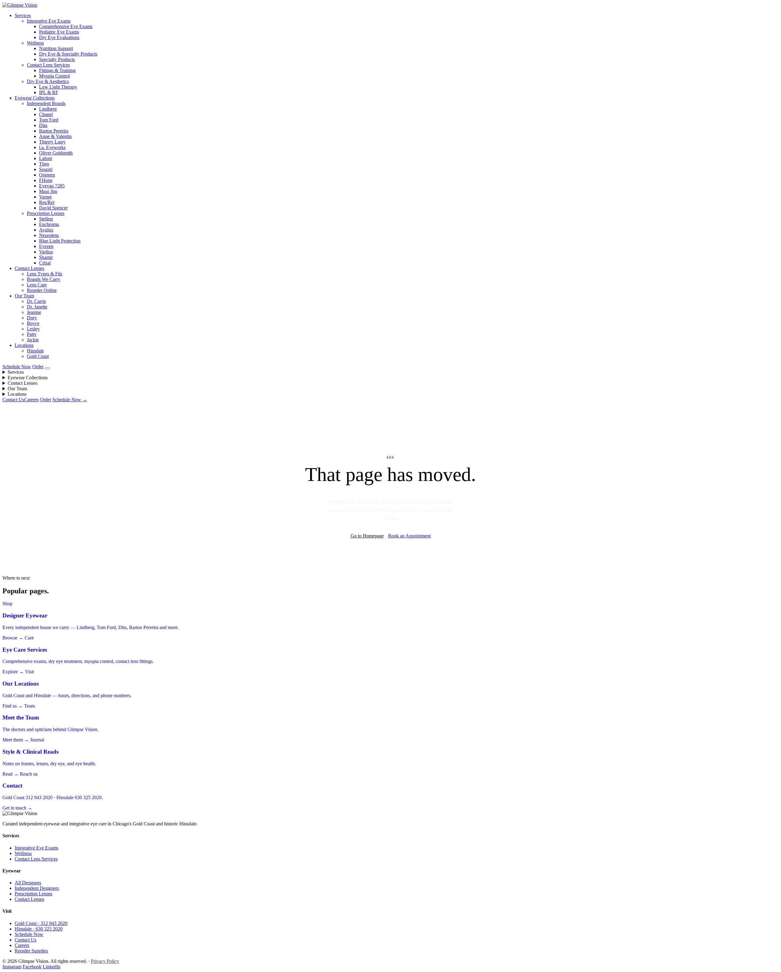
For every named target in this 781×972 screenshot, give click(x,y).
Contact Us (13, 399)
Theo (44, 163)
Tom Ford (48, 119)
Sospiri (45, 169)
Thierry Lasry (52, 141)
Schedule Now (16, 366)
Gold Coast (38, 356)
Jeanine (34, 312)
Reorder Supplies (31, 950)
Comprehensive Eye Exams (65, 26)
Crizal (45, 262)
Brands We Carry (43, 279)
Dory (32, 317)
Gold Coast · (41, 923)
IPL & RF (48, 92)
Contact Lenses (29, 268)
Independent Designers (37, 888)
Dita (43, 125)
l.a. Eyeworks (52, 147)
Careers (31, 399)
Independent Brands (46, 103)
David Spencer (53, 207)
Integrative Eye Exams (48, 21)
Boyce (33, 323)
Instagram (11, 966)
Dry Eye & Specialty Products (68, 53)
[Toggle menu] (47, 368)
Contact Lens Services (48, 64)
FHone (45, 180)
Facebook (32, 966)
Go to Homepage (367, 535)
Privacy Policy (105, 961)
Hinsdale (35, 350)
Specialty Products (57, 59)
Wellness (35, 43)
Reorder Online (42, 290)
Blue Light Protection (60, 240)
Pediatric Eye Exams (59, 32)
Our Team (24, 295)
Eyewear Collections (35, 97)
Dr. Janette (37, 306)
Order (38, 366)
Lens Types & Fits (44, 273)
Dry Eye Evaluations (59, 37)
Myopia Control (54, 75)
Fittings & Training (57, 70)
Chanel (46, 114)
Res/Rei (46, 202)
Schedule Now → (69, 399)
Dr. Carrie (36, 301)
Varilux (46, 251)
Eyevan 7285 (52, 185)
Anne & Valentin (55, 136)
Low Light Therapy (58, 86)
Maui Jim (48, 191)
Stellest (46, 218)
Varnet (45, 196)
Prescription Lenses (45, 213)
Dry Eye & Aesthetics (48, 81)
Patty (32, 334)
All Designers (28, 882)
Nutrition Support (56, 48)
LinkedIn (51, 966)
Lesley (33, 328)
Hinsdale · (39, 928)
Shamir (46, 257)
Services (23, 15)
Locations (24, 345)
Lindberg (48, 108)
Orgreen (47, 174)
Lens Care (37, 284)
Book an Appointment (409, 535)
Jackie (33, 339)
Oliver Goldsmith (56, 152)
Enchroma (49, 224)
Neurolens (49, 235)
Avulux (46, 229)
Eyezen (46, 246)
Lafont (45, 158)
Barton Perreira (53, 130)
